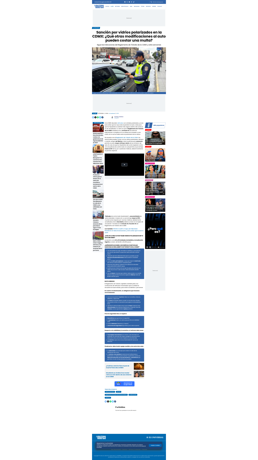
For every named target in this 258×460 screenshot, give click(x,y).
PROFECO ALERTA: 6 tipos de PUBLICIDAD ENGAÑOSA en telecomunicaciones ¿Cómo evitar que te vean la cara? (124, 230)
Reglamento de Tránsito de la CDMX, (127, 137)
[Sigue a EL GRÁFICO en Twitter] (128, 453)
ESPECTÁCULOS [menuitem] (124, 6)
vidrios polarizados (110, 391)
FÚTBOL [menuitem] (142, 6)
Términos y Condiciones (134, 449)
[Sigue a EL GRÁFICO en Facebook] (127, 453)
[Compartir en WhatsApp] (98, 117)
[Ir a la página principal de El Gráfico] (99, 6)
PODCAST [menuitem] (159, 6)
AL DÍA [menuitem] (112, 6)
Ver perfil (116, 118)
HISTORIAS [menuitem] (117, 6)
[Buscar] (151, 2)
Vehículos (108, 397)
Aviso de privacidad (116, 449)
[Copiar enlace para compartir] (105, 117)
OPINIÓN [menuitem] (154, 6)
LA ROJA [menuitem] (107, 6)
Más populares (158, 125)
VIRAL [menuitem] (131, 6)
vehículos (120, 123)
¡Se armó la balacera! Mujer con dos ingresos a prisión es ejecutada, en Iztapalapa (155, 141)
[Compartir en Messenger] (100, 117)
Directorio (124, 449)
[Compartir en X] (95, 117)
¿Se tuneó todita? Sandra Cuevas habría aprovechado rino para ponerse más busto (155, 175)
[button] (147, 247)
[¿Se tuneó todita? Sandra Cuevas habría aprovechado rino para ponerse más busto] (155, 171)
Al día (94, 113)
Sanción (118, 391)
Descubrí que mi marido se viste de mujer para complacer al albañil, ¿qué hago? (154, 191)
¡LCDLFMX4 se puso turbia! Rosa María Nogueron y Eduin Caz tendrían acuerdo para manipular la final (155, 208)
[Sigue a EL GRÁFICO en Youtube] (130, 453)
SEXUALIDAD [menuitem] (136, 6)
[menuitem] (124, 2)
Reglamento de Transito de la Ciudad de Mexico (116, 394)
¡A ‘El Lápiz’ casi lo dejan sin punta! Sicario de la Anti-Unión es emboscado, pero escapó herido (154, 157)
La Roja (148, 130)
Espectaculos (150, 163)
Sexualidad (149, 180)
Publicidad (144, 449)
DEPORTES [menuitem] (148, 6)
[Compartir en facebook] (93, 117)
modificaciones (132, 394)
